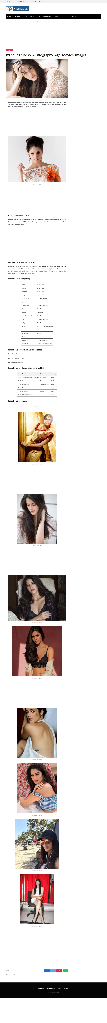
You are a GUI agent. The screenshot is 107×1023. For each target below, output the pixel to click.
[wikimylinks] (17, 9)
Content (17, 16)
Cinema (25, 16)
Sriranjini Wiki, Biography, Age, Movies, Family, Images (29, 1)
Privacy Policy (51, 988)
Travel (32, 16)
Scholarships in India (44, 16)
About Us (58, 16)
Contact (74, 16)
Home (9, 16)
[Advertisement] (53, 37)
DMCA (66, 16)
